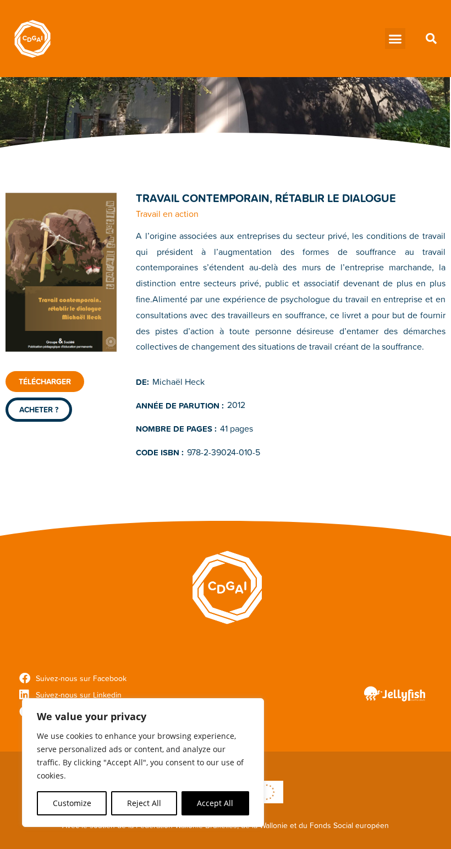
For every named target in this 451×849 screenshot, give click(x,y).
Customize (72, 803)
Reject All (144, 803)
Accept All (215, 803)
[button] (395, 38)
